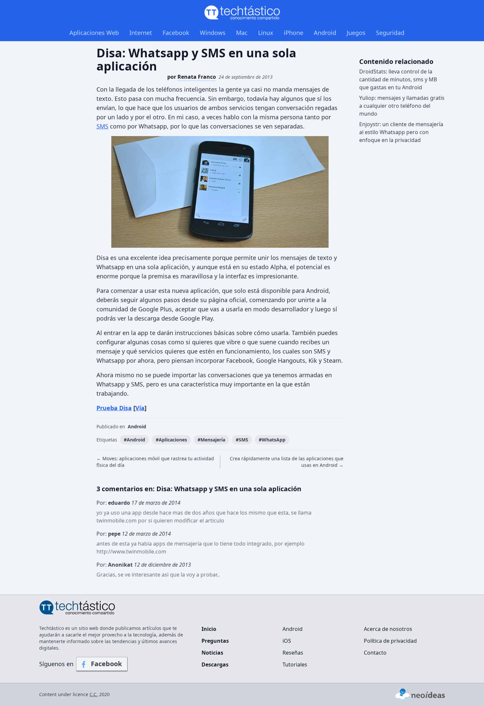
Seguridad (390, 33)
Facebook (176, 33)
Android (325, 33)
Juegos (356, 33)
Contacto (375, 652)
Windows (213, 33)
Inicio (209, 629)
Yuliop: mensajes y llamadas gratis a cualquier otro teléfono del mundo (401, 105)
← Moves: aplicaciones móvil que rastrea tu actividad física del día (155, 461)
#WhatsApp (272, 440)
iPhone (293, 33)
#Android (134, 440)
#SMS (242, 440)
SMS (102, 126)
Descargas (215, 664)
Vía (140, 408)
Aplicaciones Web (94, 33)
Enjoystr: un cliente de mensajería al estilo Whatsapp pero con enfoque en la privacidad (401, 132)
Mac (242, 33)
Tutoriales (294, 664)
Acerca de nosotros (388, 629)
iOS (286, 640)
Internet (140, 33)
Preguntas (215, 640)
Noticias (212, 652)
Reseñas (292, 652)
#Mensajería (211, 440)
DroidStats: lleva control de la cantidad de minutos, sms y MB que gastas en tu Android (398, 79)
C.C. (94, 694)
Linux (265, 33)
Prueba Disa (114, 408)
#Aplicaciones (171, 440)
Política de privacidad (390, 640)
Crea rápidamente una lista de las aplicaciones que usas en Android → (286, 461)
